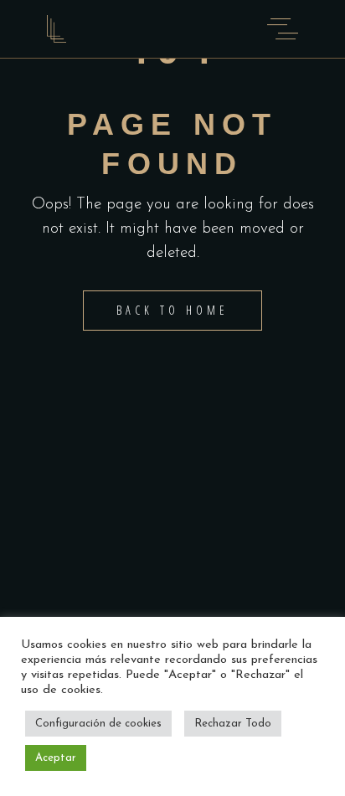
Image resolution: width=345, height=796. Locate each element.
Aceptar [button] (55, 757)
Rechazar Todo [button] (232, 723)
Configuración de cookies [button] (98, 723)
